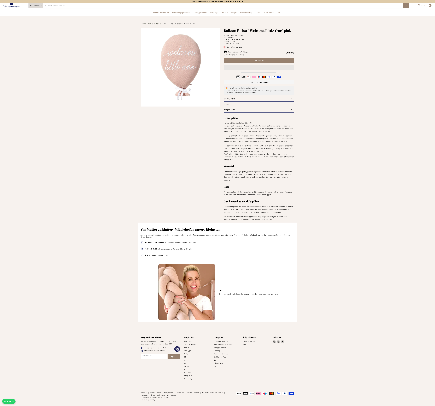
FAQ (279, 13)
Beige (186, 354)
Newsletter (144, 395)
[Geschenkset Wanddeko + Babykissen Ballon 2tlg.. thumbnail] (145, 112)
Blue (185, 357)
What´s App (8, 401)
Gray (186, 360)
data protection (169, 393)
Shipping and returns (158, 395)
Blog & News (171, 395)
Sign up (174, 356)
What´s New (269, 13)
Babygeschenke (201, 13)
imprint (196, 393)
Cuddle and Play (246, 13)
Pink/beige (188, 373)
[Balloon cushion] (154, 122)
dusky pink (188, 351)
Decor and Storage (228, 13)
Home (143, 24)
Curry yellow (188, 376)
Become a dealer (155, 393)
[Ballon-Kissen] (164, 112)
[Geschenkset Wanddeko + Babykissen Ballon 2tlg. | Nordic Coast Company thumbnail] (193, 112)
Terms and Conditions (184, 393)
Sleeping (213, 13)
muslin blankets (249, 341)
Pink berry (188, 379)
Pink (185, 369)
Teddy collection (190, 344)
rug (244, 344)
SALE (259, 13)
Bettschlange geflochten (181, 13)
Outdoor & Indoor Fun (160, 13)
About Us (144, 393)
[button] (259, 67)
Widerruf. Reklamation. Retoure (212, 393)
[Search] (406, 5)
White (186, 366)
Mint (185, 363)
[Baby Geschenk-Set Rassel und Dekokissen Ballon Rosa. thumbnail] (154, 112)
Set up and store (154, 24)
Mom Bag (188, 341)
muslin (186, 348)
